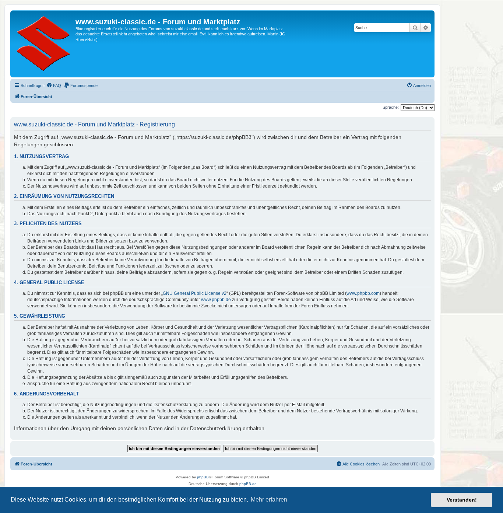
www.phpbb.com (363, 293)
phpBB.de (248, 484)
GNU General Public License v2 (194, 293)
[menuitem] (53, 85)
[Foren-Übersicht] (43, 44)
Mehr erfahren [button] (269, 499)
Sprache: (391, 107)
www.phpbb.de (216, 299)
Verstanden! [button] (462, 500)
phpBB (203, 477)
